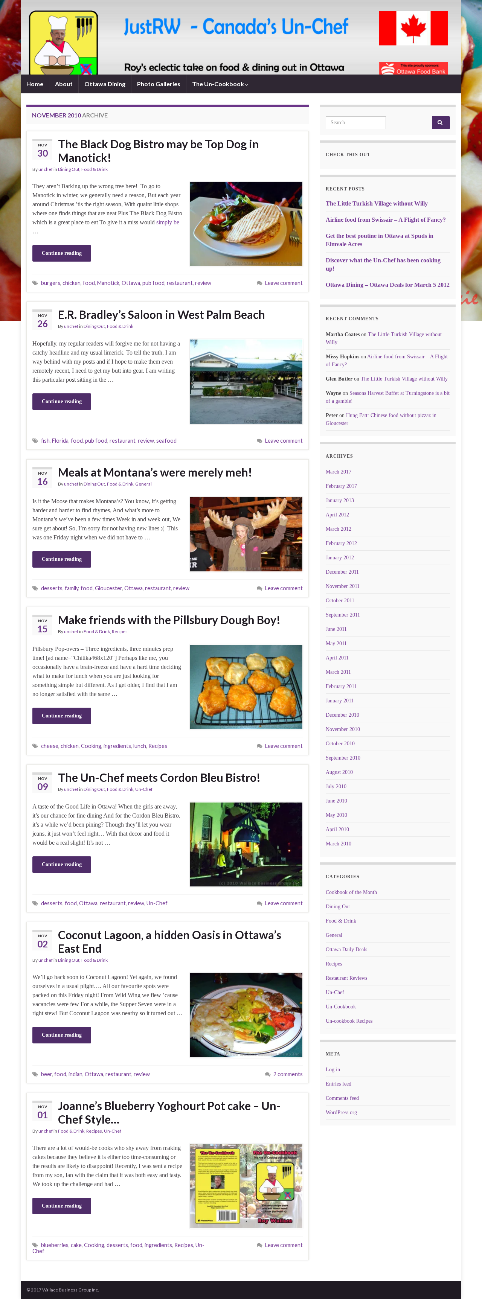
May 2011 (336, 643)
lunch (139, 746)
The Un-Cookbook (218, 83)
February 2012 (341, 543)
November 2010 (343, 729)
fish (45, 440)
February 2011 (341, 686)
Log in (333, 1069)
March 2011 (338, 672)
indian (75, 1074)
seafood (166, 440)
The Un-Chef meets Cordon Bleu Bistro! (159, 777)
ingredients (117, 746)
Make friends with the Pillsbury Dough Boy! (169, 619)
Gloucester (108, 588)
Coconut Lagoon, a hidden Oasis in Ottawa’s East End (169, 941)
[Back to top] (465, 1282)
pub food (153, 283)
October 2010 (340, 743)
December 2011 (342, 572)
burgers (50, 283)
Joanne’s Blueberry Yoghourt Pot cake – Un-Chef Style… (169, 1112)
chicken (72, 283)
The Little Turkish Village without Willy (377, 203)
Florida (60, 440)
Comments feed (342, 1098)
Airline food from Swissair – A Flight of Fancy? (386, 219)
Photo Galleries (158, 83)
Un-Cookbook (341, 1007)
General (143, 484)
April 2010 (337, 829)
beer (46, 1074)
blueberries (55, 1245)
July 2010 (336, 786)
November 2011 (343, 586)
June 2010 (336, 801)
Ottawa (131, 283)
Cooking (91, 746)
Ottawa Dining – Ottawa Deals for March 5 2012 (388, 285)
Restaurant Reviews (346, 978)
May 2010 (336, 815)
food (89, 283)
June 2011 (336, 629)
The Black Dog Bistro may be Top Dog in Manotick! (158, 150)
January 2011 (340, 701)
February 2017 (341, 486)
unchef (45, 169)
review (203, 283)
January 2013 (340, 500)
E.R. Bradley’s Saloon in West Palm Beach (161, 314)
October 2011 (340, 600)
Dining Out (68, 169)
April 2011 (337, 658)
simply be (167, 222)
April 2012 (337, 515)
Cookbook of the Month (351, 892)
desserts (52, 588)
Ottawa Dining (104, 83)
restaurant (180, 283)
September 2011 (343, 615)
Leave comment (284, 283)
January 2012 (340, 557)
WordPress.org (341, 1112)
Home (34, 83)
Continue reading (62, 253)
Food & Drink (94, 169)
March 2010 (338, 844)
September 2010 (343, 758)
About (64, 83)
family (71, 588)
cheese (49, 746)
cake (76, 1245)
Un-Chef (144, 789)
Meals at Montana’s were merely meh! (155, 472)
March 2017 (338, 472)
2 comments (288, 1074)
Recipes (120, 631)
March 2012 (338, 529)
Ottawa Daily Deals (346, 949)
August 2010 (339, 772)
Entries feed (338, 1084)
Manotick (108, 283)
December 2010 (342, 715)
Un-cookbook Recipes (349, 1021)
